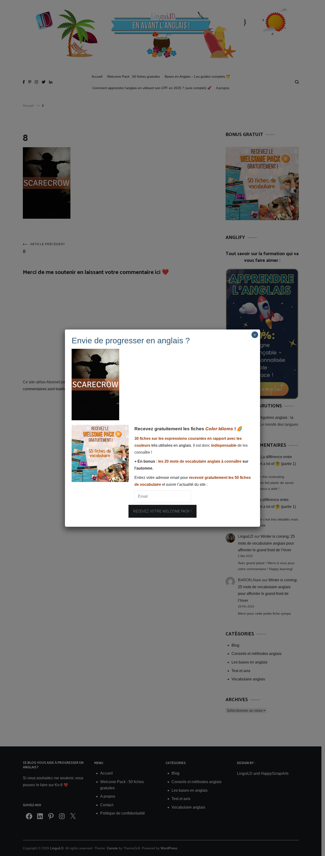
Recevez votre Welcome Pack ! (162, 511)
